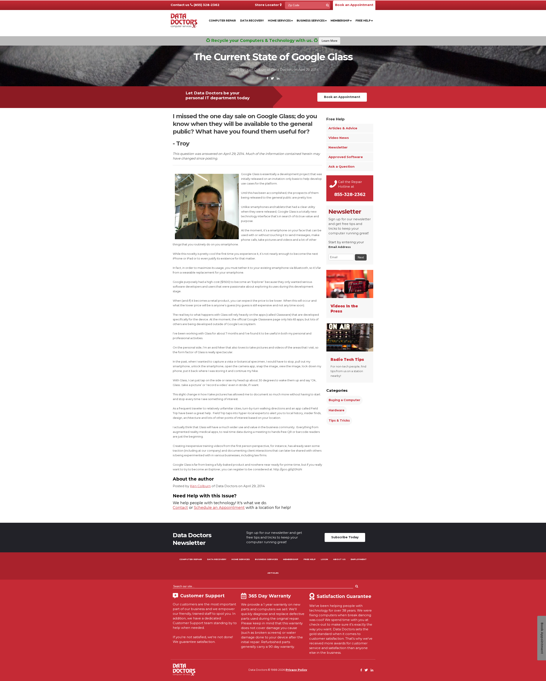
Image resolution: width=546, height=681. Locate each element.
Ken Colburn (256, 70)
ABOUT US (339, 559)
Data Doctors (184, 670)
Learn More (329, 40)
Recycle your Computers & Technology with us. (273, 40)
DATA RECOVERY (216, 559)
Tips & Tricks (339, 420)
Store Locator (267, 5)
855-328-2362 (350, 194)
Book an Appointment (354, 5)
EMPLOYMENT (359, 559)
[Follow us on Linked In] (278, 78)
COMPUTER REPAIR (190, 559)
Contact (180, 507)
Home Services (280, 20)
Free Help (364, 20)
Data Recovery (252, 20)
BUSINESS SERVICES (266, 559)
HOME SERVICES (240, 559)
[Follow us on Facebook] (267, 78)
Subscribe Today (345, 537)
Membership (341, 20)
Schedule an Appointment (219, 507)
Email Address (339, 247)
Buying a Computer (344, 400)
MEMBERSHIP (290, 559)
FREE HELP (309, 559)
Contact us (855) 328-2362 (195, 5)
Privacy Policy (296, 669)
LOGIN (324, 559)
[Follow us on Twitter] (272, 78)
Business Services (312, 20)
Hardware (336, 410)
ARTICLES (273, 573)
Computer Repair (222, 20)
